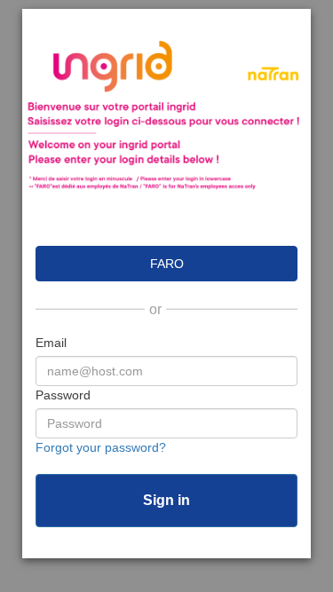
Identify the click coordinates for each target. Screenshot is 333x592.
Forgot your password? (101, 447)
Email (51, 342)
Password (63, 395)
